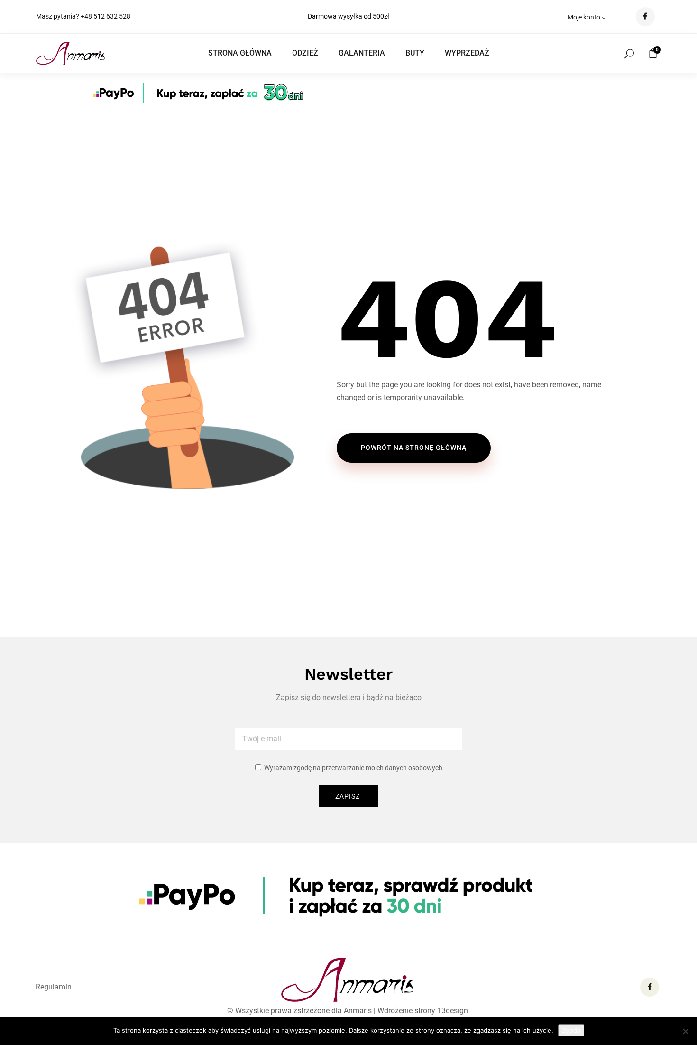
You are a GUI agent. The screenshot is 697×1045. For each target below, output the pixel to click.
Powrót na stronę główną (414, 447)
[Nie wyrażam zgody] (685, 1031)
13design (452, 1010)
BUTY (414, 52)
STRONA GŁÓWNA (240, 52)
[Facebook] (649, 987)
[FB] (645, 16)
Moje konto (584, 17)
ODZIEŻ (305, 52)
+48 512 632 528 (105, 16)
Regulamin (54, 986)
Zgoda (571, 1030)
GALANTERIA (362, 52)
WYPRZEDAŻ (467, 52)
